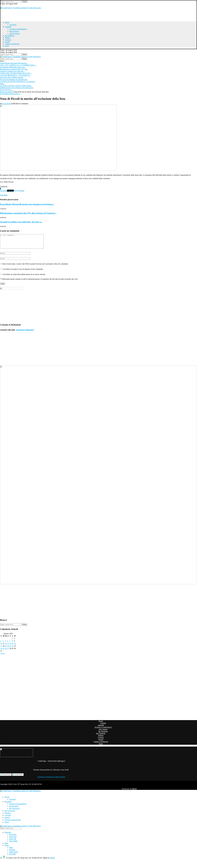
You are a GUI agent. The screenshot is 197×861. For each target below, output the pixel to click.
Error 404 (12, 854)
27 (8, 648)
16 (15, 643)
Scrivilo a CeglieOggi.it (18, 29)
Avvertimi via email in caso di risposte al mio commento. (23, 269)
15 (13, 643)
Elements (8, 832)
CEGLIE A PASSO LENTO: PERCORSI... (16, 86)
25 (3, 648)
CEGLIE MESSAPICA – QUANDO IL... (15, 75)
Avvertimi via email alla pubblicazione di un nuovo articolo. (24, 274)
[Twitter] (1, 6)
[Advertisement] (28, 14)
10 (1, 643)
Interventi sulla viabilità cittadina (11, 77)
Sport (7, 46)
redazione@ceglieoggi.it (25, 330)
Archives (12, 850)
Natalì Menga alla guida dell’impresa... (14, 63)
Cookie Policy (18, 774)
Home (7, 22)
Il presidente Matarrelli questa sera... (13, 67)
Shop (11, 847)
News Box (12, 834)
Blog (6, 843)
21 (10, 646)
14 (10, 643)
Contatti (12, 24)
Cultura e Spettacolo (12, 44)
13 (8, 643)
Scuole (7, 42)
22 (13, 646)
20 (8, 646)
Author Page (13, 852)
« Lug (2, 653)
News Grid (12, 837)
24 (1, 648)
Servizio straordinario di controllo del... (14, 79)
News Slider (13, 841)
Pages (7, 845)
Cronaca (8, 40)
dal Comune (14, 31)
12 (6, 643)
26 (6, 648)
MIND (134, 789)
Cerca (25, 1)
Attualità (8, 27)
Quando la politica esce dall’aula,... (12, 71)
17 (1, 646)
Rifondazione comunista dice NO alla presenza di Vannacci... (28, 213)
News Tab (12, 839)
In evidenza (9, 92)
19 (6, 646)
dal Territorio (14, 33)
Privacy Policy (6, 774)
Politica (7, 38)
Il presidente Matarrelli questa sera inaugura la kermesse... (27, 204)
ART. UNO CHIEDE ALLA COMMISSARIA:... (18, 65)
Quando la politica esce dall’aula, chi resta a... (21, 222)
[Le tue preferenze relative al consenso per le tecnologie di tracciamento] (4, 857)
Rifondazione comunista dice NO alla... (14, 69)
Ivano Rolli (6, 104)
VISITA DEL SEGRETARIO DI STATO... (16, 73)
